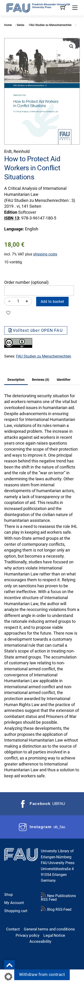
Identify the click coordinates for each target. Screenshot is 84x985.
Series (20, 25)
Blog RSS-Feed (58, 909)
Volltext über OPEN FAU (38, 330)
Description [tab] (15, 379)
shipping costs (45, 254)
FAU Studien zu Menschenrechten (50, 25)
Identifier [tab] (63, 379)
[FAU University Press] (42, 7)
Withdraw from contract (42, 974)
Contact (13, 929)
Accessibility (40, 941)
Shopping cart (15, 911)
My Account (14, 903)
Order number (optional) (26, 282)
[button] (71, 46)
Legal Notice (54, 935)
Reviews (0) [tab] (40, 379)
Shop (8, 894)
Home (8, 25)
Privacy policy (27, 935)
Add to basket (52, 301)
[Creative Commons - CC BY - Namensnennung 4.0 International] (18, 346)
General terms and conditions (49, 929)
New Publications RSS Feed (58, 898)
